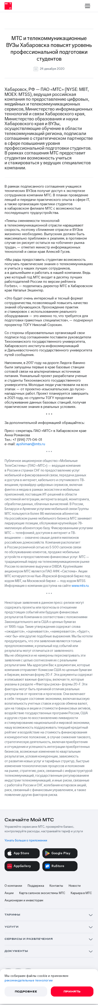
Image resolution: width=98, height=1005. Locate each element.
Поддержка (36, 886)
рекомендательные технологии (29, 980)
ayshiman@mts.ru (30, 444)
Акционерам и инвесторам (24, 900)
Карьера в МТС (81, 893)
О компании (13, 886)
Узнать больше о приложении (26, 840)
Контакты (56, 886)
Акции (9, 893)
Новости (75, 886)
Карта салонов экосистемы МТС (42, 893)
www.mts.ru (80, 585)
